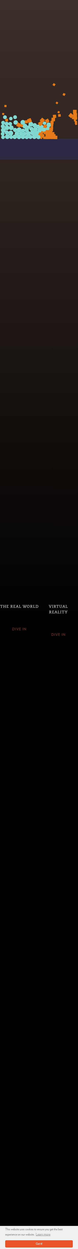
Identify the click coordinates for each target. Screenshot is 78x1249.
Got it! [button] (39, 1244)
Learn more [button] (43, 1234)
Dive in (19, 629)
